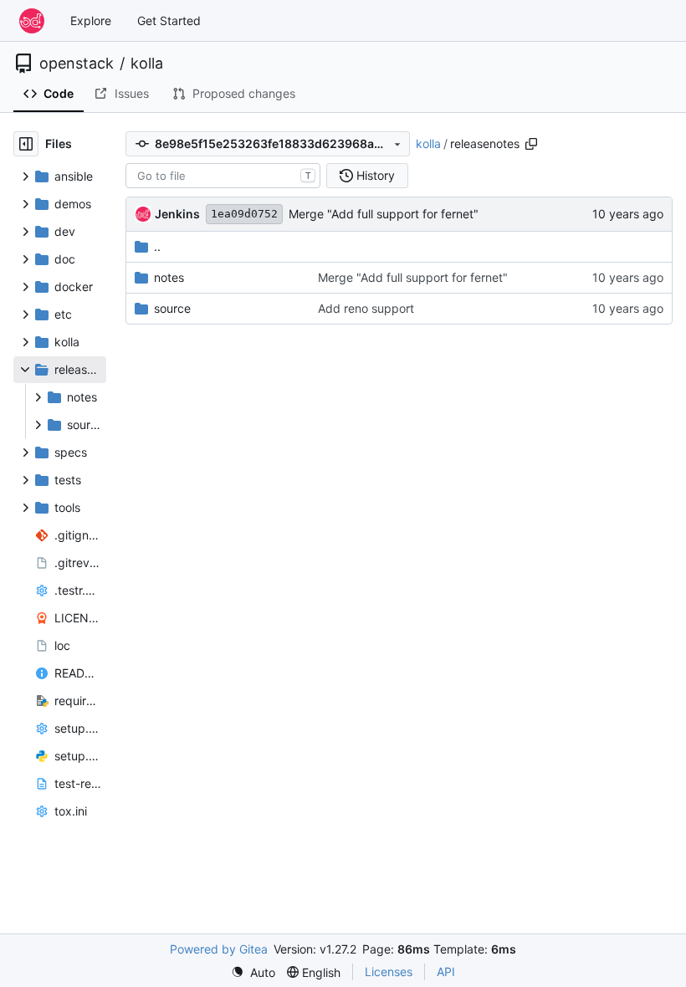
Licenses (388, 971)
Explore (90, 20)
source (172, 308)
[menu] (253, 972)
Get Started (169, 20)
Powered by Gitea (219, 949)
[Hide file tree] (25, 143)
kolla (147, 63)
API (446, 971)
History (375, 175)
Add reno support (366, 308)
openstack (76, 63)
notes (169, 277)
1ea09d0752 (244, 213)
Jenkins (177, 214)
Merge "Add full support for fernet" (384, 214)
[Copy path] (531, 144)
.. (157, 246)
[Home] (31, 21)
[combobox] (222, 175)
